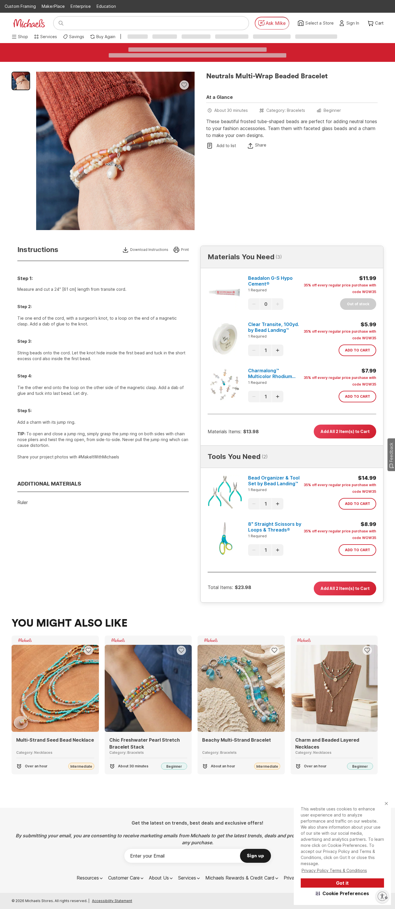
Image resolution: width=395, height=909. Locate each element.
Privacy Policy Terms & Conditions (334, 870)
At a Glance (219, 97)
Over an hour (36, 766)
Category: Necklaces (34, 752)
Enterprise (81, 6)
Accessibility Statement (112, 901)
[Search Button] (61, 23)
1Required (257, 290)
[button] (342, 893)
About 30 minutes (231, 110)
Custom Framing (20, 6)
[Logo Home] (29, 23)
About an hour (223, 766)
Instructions (37, 250)
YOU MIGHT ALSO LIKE (70, 623)
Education (106, 6)
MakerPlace (53, 6)
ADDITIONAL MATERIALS (49, 484)
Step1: (25, 278)
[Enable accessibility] (382, 896)
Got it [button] (342, 883)
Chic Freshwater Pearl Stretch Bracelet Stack (144, 743)
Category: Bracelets (285, 110)
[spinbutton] (266, 304)
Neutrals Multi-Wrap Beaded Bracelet (267, 76)
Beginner (332, 110)
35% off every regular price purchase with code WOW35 (340, 288)
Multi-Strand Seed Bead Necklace (55, 740)
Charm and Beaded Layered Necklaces (327, 743)
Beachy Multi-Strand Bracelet (236, 740)
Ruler (22, 502)
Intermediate (81, 766)
